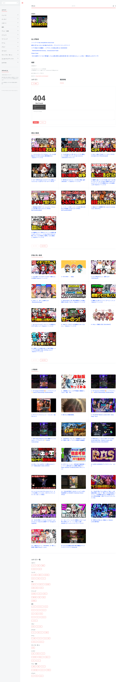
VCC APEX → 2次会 (68, 276)
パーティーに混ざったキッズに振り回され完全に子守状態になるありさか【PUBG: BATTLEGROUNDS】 (73, 208)
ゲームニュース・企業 (46, 638)
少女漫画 (46, 632)
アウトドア (34, 606)
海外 (33, 578)
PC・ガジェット (40, 606)
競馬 (33, 647)
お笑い (33, 653)
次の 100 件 (44, 245)
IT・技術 (38, 578)
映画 (37, 653)
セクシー (38, 660)
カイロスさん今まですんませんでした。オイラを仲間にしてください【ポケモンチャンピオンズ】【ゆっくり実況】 (43, 493)
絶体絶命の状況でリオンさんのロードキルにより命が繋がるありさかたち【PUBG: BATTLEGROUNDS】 (43, 208)
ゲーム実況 (35, 83)
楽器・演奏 (47, 584)
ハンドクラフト (34, 620)
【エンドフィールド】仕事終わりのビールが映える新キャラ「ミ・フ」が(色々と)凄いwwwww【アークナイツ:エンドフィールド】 (73, 521)
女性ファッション (40, 632)
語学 (39, 597)
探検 (41, 613)
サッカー (34, 565)
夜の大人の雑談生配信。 (69, 414)
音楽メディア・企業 (35, 587)
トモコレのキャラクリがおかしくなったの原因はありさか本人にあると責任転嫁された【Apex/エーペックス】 (43, 156)
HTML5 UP (15, 90)
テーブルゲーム (41, 641)
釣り (46, 606)
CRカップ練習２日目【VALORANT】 (102, 324)
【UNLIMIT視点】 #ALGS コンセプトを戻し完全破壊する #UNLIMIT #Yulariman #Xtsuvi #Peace (73, 493)
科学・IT (45, 593)
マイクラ (39, 638)
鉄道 (36, 613)
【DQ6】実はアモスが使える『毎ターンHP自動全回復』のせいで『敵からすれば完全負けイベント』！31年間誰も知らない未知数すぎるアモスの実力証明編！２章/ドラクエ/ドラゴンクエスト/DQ (103, 494)
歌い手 (41, 587)
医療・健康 (34, 600)
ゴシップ (43, 666)
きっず (33, 660)
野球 (38, 565)
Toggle (22, 3)
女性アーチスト (41, 584)
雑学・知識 (34, 593)
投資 (43, 597)
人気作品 (34, 666)
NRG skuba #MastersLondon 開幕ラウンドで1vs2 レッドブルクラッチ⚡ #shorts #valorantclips (43, 440)
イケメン (34, 632)
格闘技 (43, 565)
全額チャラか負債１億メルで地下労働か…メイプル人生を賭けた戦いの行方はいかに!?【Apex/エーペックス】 (43, 350)
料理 (33, 626)
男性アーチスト (34, 584)
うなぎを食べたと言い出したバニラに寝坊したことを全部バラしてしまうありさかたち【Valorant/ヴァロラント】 (73, 156)
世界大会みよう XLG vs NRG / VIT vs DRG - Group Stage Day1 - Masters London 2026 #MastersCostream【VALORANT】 (103, 440)
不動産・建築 (34, 597)
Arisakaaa (62, 82)
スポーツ (43, 578)
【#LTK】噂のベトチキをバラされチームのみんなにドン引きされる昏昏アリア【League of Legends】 (43, 521)
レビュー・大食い (39, 626)
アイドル (43, 653)
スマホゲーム (34, 641)
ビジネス (39, 593)
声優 (38, 666)
